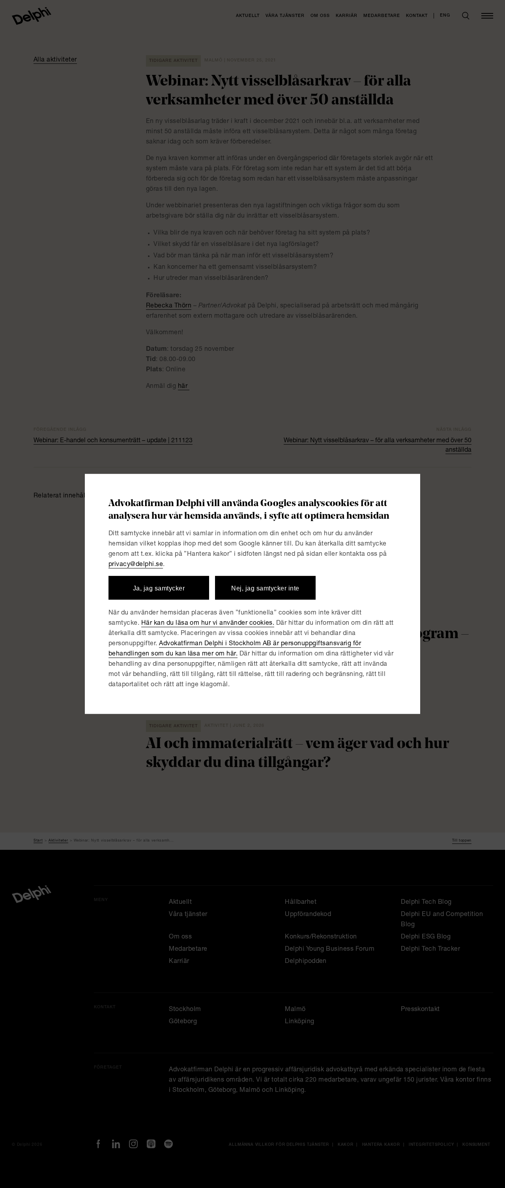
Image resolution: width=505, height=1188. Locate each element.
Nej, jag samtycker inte (265, 588)
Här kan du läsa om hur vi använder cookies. (208, 624)
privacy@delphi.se (135, 565)
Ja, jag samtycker (159, 588)
